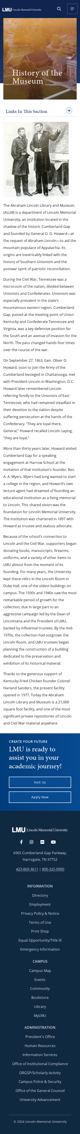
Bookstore (40, 997)
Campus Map (40, 970)
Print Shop (40, 931)
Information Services (40, 1054)
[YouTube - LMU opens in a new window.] (56, 842)
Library (40, 1006)
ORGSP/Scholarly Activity (40, 1072)
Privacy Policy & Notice (40, 913)
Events (40, 979)
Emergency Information (40, 949)
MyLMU (40, 1015)
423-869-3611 (27, 869)
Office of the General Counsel (40, 1090)
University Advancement (40, 1099)
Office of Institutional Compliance (40, 1063)
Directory (40, 895)
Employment (40, 904)
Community (40, 988)
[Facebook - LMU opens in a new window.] (23, 842)
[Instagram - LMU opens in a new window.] (34, 842)
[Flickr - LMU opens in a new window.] (45, 842)
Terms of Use (40, 922)
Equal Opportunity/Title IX (40, 940)
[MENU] (72, 9)
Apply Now (39, 797)
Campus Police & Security (40, 1081)
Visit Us (40, 782)
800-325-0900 (53, 869)
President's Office (40, 1036)
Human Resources (40, 1045)
